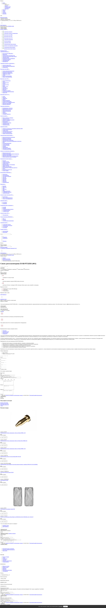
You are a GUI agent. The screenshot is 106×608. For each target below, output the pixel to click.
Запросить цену (3, 273)
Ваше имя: (2, 375)
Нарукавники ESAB (4, 480)
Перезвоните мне (4, 529)
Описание (4, 330)
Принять (65, 606)
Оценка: (2, 378)
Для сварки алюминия (7, 176)
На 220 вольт (5, 196)
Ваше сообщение (3, 601)
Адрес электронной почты (5, 377)
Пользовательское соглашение (8, 548)
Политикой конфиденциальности (35, 395)
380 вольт (4, 180)
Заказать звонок (3, 595)
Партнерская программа (7, 570)
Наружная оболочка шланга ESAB (6, 472)
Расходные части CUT (4, 404)
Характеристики (6, 331)
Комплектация (5, 332)
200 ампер (4, 178)
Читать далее (3, 306)
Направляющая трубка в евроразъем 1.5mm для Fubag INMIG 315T (13, 432)
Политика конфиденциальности (9, 549)
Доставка (4, 559)
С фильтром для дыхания (7, 225)
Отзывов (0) (5, 333)
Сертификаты (5, 571)
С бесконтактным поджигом (8, 209)
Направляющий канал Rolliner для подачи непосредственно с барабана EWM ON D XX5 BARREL (19, 464)
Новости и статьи (6, 566)
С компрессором (6, 211)
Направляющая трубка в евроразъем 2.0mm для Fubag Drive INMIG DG (13, 440)
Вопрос (1, 542)
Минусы (2, 389)
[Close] (1, 532)
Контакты (4, 569)
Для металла (5, 174)
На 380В (4, 208)
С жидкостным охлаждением (8, 220)
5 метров (4, 219)
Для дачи (4, 177)
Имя (1, 537)
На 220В (4, 207)
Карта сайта (5, 550)
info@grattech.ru (3, 25)
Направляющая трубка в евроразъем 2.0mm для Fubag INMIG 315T (13, 448)
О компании (5, 558)
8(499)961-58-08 (11, 26)
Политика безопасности (7, 560)
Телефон (2, 376)
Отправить (2, 603)
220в (3, 188)
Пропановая (5, 232)
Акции (4, 557)
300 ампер (4, 189)
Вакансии (4, 568)
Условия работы (6, 561)
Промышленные (6, 182)
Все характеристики (4, 309)
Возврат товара (5, 567)
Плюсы (1, 384)
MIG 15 (4, 218)
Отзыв (1, 394)
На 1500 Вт (5, 202)
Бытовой (4, 186)
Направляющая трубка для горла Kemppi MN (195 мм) (10, 456)
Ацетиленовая (5, 231)
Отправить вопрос (4, 544)
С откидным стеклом (7, 224)
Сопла (1, 405)
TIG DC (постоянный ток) (8, 198)
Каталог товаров (3, 29)
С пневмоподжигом (6, 210)
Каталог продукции (4, 402)
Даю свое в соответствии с (22, 395)
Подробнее (61, 606)
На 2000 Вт (5, 203)
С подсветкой (5, 226)
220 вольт (4, 179)
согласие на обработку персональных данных (14, 395)
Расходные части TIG (4, 403)
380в (3, 190)
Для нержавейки (6, 175)
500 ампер (4, 181)
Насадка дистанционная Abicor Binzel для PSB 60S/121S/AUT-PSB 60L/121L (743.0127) (16, 516)
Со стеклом (5, 227)
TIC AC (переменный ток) (8, 197)
